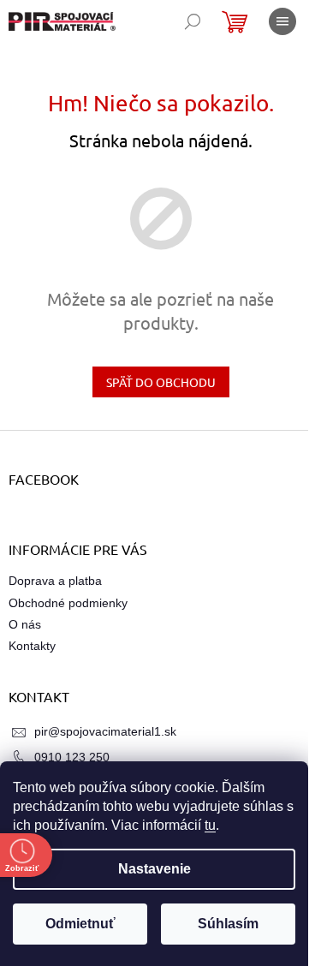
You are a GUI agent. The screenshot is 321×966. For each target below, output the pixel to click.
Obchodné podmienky (68, 603)
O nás (25, 624)
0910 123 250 (72, 757)
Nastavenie (154, 869)
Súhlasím (228, 923)
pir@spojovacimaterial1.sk (105, 731)
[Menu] (282, 21)
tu (210, 825)
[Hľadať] (192, 21)
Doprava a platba (55, 580)
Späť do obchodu (161, 382)
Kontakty (32, 646)
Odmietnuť (80, 923)
